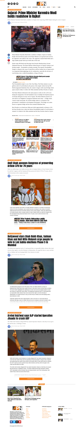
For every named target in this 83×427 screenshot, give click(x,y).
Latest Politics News (46, 411)
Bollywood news (45, 417)
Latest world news (45, 414)
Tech (40, 7)
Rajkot (33, 115)
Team (27, 410)
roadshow (38, 115)
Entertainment (35, 7)
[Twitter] (14, 421)
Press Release (45, 413)
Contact (27, 413)
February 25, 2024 (21, 82)
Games (59, 7)
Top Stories (44, 410)
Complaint (28, 417)
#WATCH (18, 76)
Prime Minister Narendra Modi (25, 115)
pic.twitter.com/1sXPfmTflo (23, 79)
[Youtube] (19, 421)
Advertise (28, 414)
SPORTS (44, 7)
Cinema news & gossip (46, 416)
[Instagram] (17, 421)
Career (27, 411)
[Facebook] (11, 421)
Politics (29, 7)
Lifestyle (48, 7)
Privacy (27, 416)
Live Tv (54, 7)
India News (24, 7)
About (27, 408)
